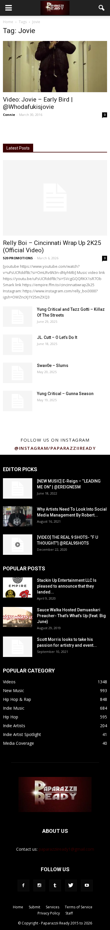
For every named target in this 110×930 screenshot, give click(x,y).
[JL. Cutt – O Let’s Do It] (17, 344)
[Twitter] (71, 885)
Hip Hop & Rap (17, 699)
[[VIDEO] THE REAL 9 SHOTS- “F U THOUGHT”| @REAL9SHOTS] (17, 544)
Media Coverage (18, 743)
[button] (102, 8)
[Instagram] (39, 885)
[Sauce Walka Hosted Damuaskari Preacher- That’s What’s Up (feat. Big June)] (17, 617)
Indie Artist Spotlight (22, 734)
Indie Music (13, 708)
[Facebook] (23, 885)
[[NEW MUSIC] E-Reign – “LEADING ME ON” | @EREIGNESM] (17, 488)
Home (8, 21)
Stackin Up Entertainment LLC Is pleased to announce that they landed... (67, 586)
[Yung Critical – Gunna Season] (17, 401)
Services (52, 907)
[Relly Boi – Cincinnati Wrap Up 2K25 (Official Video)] (55, 197)
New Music (13, 690)
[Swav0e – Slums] (17, 373)
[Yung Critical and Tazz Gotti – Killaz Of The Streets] (17, 316)
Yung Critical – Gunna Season (65, 393)
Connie (9, 114)
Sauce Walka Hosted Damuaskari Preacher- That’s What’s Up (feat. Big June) (71, 616)
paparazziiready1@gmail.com (66, 849)
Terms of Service (78, 907)
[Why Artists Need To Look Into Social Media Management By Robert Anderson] (17, 516)
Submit (34, 907)
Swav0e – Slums (52, 365)
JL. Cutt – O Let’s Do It (57, 337)
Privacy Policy (49, 913)
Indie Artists (14, 725)
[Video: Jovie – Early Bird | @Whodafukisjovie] (55, 66)
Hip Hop (10, 717)
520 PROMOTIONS (18, 258)
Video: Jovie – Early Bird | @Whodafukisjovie (38, 103)
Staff (69, 913)
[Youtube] (87, 885)
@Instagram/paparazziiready (55, 448)
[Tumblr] (55, 885)
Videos (9, 681)
